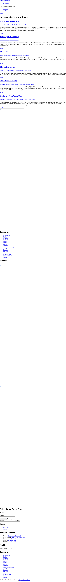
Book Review (6, 235)
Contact (5, 10)
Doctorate (12, 40)
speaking (5, 251)
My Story (21, 24)
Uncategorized (7, 254)
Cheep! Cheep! (12, 538)
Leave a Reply (31, 99)
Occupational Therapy (24, 84)
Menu (1, 13)
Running (5, 250)
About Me (5, 9)
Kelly (17, 24)
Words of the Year (7, 255)
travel (4, 253)
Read (1, 33)
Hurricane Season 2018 (9, 21)
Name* (2, 512)
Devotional (22, 55)
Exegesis (5, 241)
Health (5, 242)
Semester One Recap (8, 81)
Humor (5, 244)
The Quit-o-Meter (7, 67)
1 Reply (26, 24)
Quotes (5, 248)
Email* (2, 515)
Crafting (5, 237)
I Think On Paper (4, 3)
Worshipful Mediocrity (9, 37)
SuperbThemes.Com (24, 580)
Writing (5, 257)
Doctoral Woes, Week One (11, 96)
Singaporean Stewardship (14, 536)
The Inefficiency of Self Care (12, 52)
